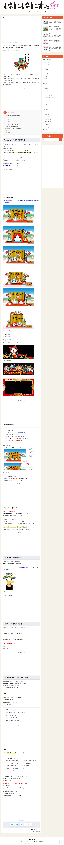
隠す (13, 112)
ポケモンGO (23, 11)
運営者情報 (40, 841)
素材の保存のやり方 (11, 119)
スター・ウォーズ (48, 95)
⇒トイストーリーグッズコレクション (12, 165)
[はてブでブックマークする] (21, 824)
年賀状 (38, 831)
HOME (17, 11)
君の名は (46, 88)
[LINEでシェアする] (26, 824)
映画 (29, 11)
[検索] (60, 139)
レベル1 (46, 69)
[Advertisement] (21, 29)
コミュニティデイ (48, 80)
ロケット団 (46, 64)
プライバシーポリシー (26, 841)
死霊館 (45, 104)
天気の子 (46, 85)
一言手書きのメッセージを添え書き (13, 128)
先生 (8, 132)
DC (45, 92)
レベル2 (46, 71)
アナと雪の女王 (47, 106)
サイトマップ (34, 841)
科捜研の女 (46, 114)
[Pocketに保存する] (30, 824)
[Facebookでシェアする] (16, 824)
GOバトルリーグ (48, 62)
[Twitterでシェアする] (12, 824)
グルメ (46, 124)
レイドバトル (47, 66)
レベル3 (46, 73)
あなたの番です (47, 119)
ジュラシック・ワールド (49, 97)
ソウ (45, 102)
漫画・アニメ (39, 11)
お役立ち (46, 11)
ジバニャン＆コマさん (11, 117)
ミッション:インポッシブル (50, 99)
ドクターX (46, 116)
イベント (38, 829)
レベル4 (46, 76)
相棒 (45, 112)
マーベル (46, 90)
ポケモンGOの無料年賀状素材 (12, 124)
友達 (8, 130)
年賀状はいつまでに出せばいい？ (13, 126)
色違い (45, 78)
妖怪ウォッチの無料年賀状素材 (12, 115)
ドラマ (33, 11)
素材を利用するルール (11, 121)
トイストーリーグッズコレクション (18, 567)
